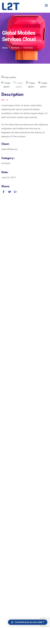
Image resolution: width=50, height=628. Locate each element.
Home (5, 48)
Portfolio (15, 48)
